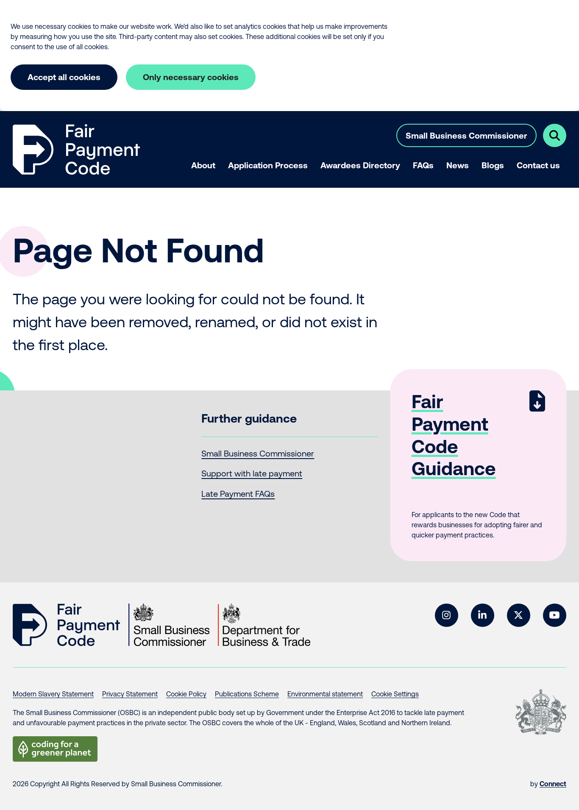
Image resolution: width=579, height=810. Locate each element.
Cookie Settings (395, 694)
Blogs (493, 165)
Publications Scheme (247, 694)
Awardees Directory (360, 165)
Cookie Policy (186, 694)
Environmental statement (325, 694)
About (203, 165)
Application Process (268, 165)
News (457, 165)
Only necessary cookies (191, 77)
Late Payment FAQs (238, 493)
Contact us (538, 165)
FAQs (423, 165)
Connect (553, 784)
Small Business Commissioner (466, 135)
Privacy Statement (130, 694)
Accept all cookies (64, 77)
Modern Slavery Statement (53, 694)
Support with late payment (251, 473)
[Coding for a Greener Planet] (55, 749)
